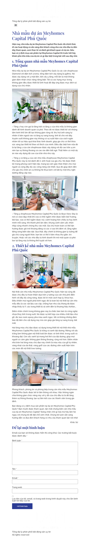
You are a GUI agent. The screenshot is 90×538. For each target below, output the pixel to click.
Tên (14, 469)
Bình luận (17, 441)
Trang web (17, 487)
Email (15, 478)
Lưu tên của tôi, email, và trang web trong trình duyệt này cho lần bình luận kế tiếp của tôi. (45, 500)
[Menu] (16, 25)
